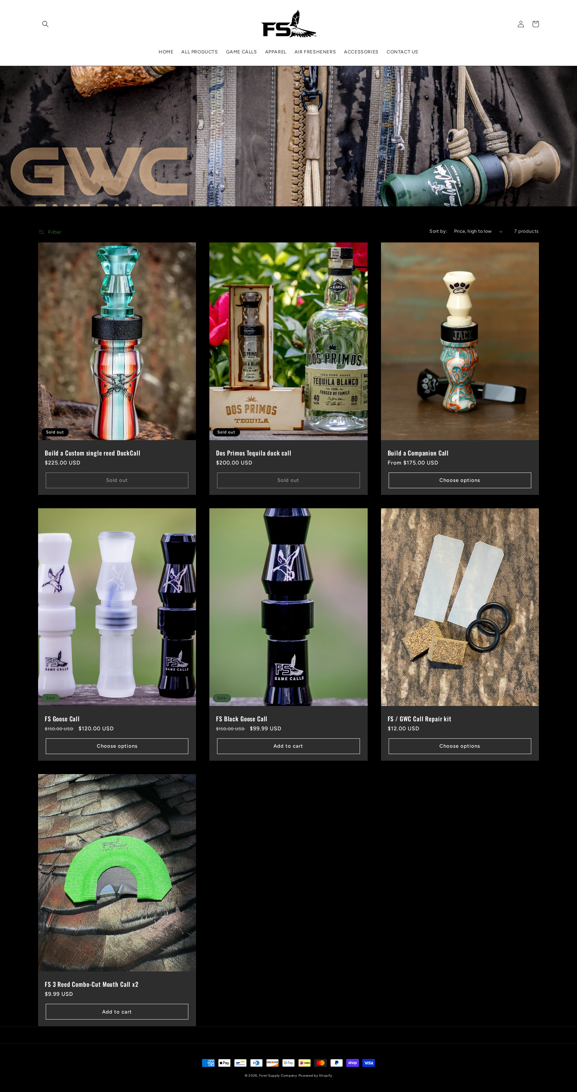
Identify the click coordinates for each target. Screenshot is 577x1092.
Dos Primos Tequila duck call (254, 453)
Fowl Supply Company (278, 1075)
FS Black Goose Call (241, 718)
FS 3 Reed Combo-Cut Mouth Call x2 (92, 984)
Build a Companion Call (418, 453)
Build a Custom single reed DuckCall (92, 453)
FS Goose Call (62, 718)
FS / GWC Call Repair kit (419, 718)
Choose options (459, 480)
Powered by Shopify (316, 1075)
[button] (45, 24)
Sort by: (438, 231)
